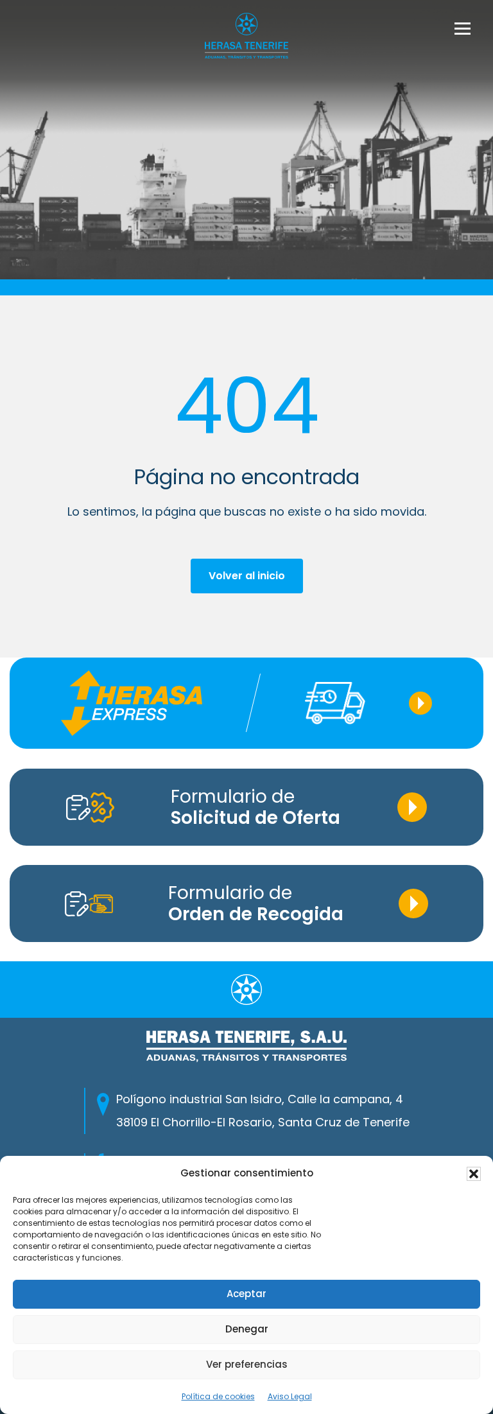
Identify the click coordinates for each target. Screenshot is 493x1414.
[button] (473, 1173)
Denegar (246, 1329)
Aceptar (246, 1293)
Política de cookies (218, 1396)
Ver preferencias (247, 1364)
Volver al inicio (247, 575)
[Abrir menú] (462, 28)
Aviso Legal (290, 1396)
